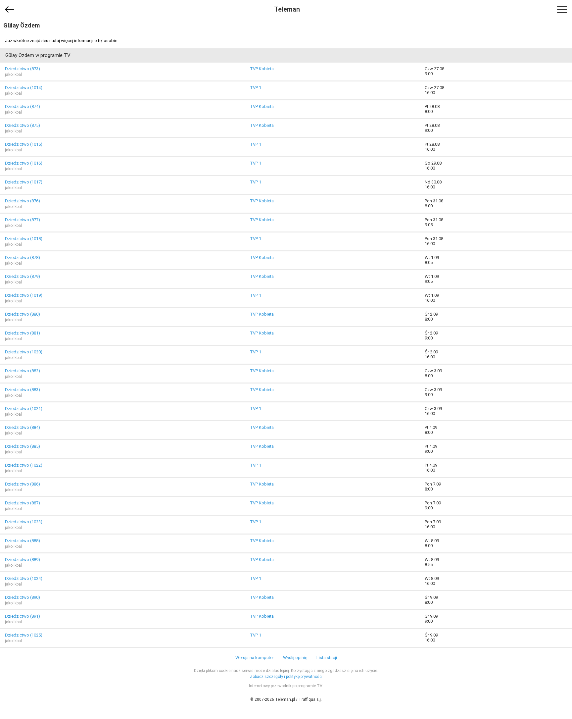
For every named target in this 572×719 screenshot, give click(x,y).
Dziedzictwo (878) (22, 257)
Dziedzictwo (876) (22, 200)
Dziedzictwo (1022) (23, 465)
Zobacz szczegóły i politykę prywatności (286, 676)
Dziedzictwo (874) (22, 106)
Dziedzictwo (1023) (23, 521)
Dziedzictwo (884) (22, 427)
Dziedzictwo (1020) (23, 351)
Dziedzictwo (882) (22, 370)
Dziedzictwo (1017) (23, 182)
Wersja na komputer (254, 657)
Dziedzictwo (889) (22, 559)
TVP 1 (255, 87)
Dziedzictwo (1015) (23, 144)
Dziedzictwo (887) (22, 502)
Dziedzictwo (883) (22, 389)
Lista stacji (326, 657)
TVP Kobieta (262, 68)
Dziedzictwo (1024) (23, 578)
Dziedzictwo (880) (22, 314)
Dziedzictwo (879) (22, 276)
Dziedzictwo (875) (22, 125)
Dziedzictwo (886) (22, 484)
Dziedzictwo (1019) (23, 295)
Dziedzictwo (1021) (23, 408)
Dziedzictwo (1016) (23, 163)
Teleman (287, 9)
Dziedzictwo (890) (22, 597)
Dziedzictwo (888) (22, 540)
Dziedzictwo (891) (22, 616)
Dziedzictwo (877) (22, 219)
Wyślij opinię (295, 657)
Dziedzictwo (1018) (23, 238)
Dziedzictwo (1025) (23, 635)
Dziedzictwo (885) (22, 446)
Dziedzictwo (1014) (23, 87)
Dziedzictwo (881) (22, 333)
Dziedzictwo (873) (22, 68)
